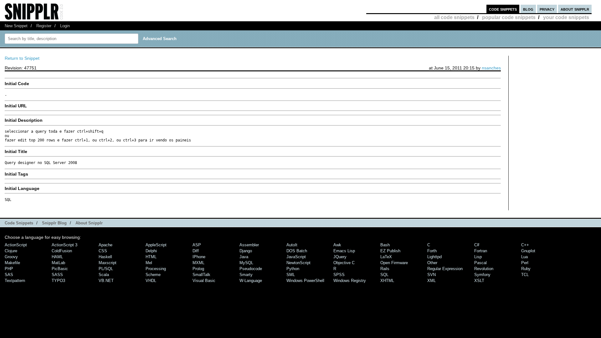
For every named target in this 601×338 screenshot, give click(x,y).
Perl (524, 262)
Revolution (483, 268)
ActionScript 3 (64, 245)
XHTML (387, 280)
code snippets (503, 9)
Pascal (480, 262)
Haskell (105, 256)
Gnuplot (528, 250)
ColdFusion (62, 250)
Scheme (153, 274)
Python (292, 268)
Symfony (482, 274)
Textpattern (15, 280)
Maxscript (107, 262)
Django (245, 250)
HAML (57, 256)
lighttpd (434, 256)
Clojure (11, 250)
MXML (198, 262)
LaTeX (386, 256)
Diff (196, 250)
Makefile (12, 262)
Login (65, 25)
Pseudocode (250, 268)
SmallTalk (201, 274)
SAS (9, 274)
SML (290, 274)
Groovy (11, 256)
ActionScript (16, 245)
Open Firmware (394, 262)
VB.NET (106, 280)
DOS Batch (296, 250)
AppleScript (156, 245)
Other (432, 262)
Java (243, 256)
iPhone (199, 256)
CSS (103, 250)
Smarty (246, 274)
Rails (384, 268)
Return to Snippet (22, 58)
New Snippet (16, 25)
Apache (105, 245)
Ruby (526, 268)
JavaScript (296, 256)
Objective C (344, 262)
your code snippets (566, 17)
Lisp (478, 256)
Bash (385, 245)
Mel (149, 262)
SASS (57, 274)
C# (476, 245)
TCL (525, 274)
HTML (151, 256)
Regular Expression (445, 268)
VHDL (151, 280)
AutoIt (291, 245)
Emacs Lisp (344, 250)
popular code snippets (509, 17)
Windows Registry (349, 280)
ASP (197, 245)
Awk (337, 245)
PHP (9, 268)
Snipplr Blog (54, 223)
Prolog (198, 268)
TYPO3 (58, 280)
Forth (432, 250)
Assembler (249, 245)
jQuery (340, 256)
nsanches (491, 67)
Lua (524, 256)
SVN (431, 274)
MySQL (246, 262)
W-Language (250, 280)
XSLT (479, 280)
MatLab (58, 262)
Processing (156, 268)
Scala (104, 274)
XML (431, 280)
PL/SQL (106, 268)
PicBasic (60, 268)
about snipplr (575, 9)
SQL (384, 274)
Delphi (151, 250)
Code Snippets (19, 223)
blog (528, 9)
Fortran (480, 250)
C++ (525, 245)
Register (43, 25)
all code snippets (454, 17)
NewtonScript (298, 262)
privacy (547, 9)
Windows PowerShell (305, 280)
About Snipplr (89, 223)
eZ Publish (390, 250)
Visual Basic (204, 280)
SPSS (339, 274)
